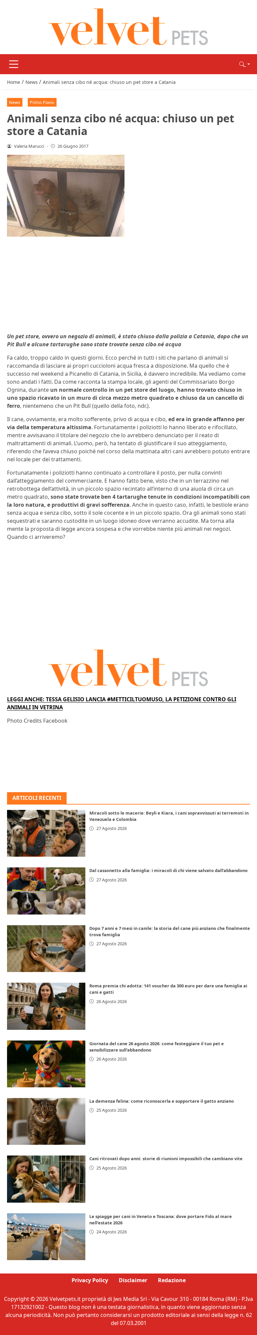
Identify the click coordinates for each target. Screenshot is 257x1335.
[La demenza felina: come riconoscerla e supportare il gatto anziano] (46, 1121)
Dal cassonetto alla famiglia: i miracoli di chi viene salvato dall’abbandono (168, 870)
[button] (244, 64)
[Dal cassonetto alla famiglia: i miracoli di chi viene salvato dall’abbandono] (46, 890)
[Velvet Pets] (128, 26)
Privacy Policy (90, 1280)
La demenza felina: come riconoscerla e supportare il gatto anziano (161, 1101)
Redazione (172, 1280)
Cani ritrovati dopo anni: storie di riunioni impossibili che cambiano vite (166, 1159)
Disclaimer (133, 1280)
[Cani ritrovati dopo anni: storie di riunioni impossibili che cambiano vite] (46, 1179)
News (14, 102)
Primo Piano (42, 102)
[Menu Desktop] (13, 64)
